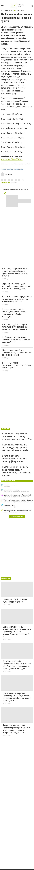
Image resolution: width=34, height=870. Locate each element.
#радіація (10, 169)
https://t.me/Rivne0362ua (11, 159)
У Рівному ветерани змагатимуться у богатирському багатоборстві (16, 365)
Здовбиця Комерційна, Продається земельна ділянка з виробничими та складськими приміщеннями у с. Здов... (17, 665)
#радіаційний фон (18, 169)
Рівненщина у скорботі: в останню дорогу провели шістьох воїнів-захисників (15, 447)
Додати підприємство (17, 516)
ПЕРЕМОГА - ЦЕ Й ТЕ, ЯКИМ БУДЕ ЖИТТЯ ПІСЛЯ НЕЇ (15, 600)
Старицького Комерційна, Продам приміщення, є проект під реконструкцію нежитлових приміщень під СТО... (16, 697)
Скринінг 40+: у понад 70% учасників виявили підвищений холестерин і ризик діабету (16, 286)
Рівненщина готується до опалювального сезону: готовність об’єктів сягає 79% (17, 436)
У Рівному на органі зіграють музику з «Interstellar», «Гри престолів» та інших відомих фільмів (15, 272)
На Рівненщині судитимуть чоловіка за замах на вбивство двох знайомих (16, 339)
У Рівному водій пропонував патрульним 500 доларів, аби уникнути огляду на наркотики (16, 327)
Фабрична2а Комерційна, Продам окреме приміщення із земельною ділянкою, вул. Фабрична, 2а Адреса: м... (16, 729)
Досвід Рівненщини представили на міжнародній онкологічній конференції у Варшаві (17, 299)
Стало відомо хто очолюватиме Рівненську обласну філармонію (15, 458)
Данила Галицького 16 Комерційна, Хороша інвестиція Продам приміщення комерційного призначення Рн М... (17, 632)
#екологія (3, 169)
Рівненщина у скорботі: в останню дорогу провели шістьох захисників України (17, 352)
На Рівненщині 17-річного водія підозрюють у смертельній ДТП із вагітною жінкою (16, 471)
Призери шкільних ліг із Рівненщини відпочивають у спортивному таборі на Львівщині (14, 313)
